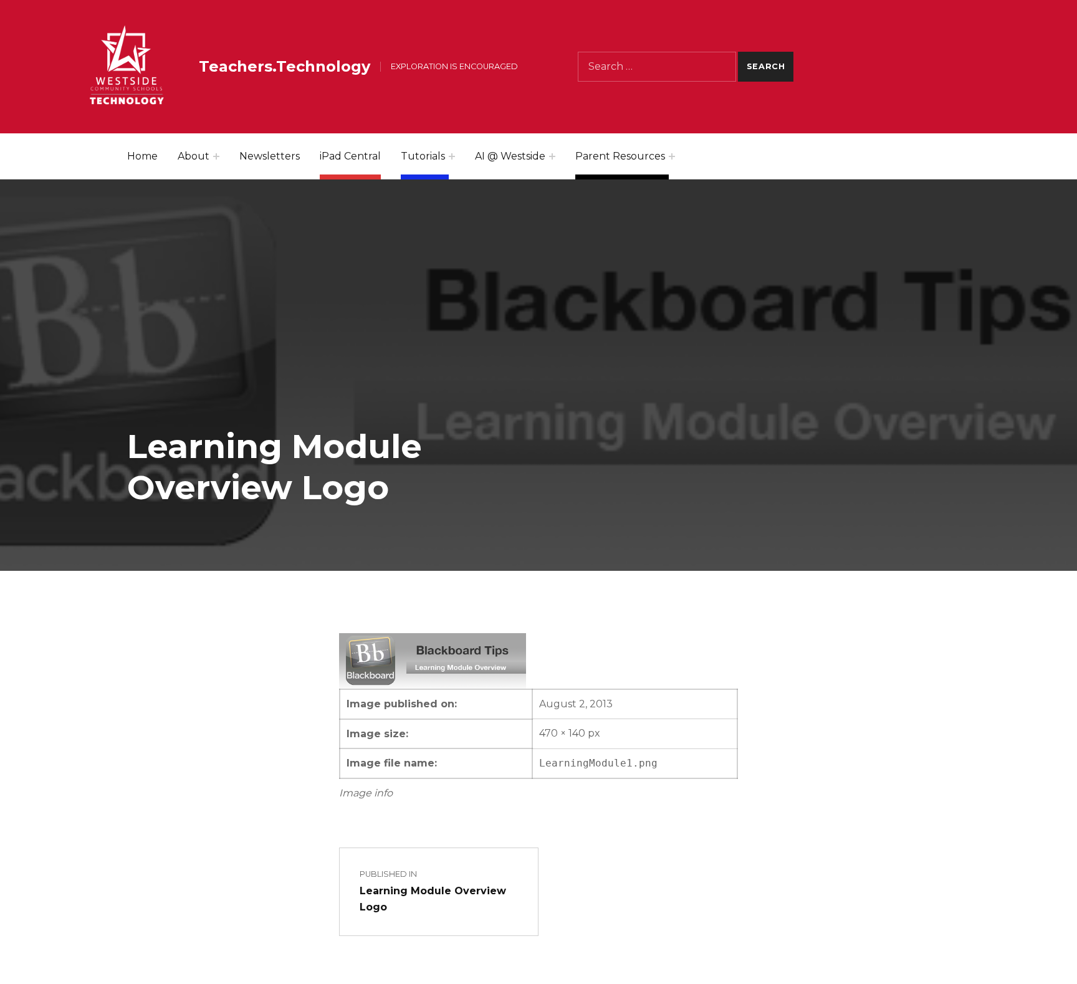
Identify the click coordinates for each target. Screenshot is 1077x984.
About (193, 156)
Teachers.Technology (284, 66)
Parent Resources (620, 156)
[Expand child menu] (216, 156)
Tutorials (423, 156)
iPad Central (350, 156)
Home (142, 156)
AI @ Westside (510, 156)
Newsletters (269, 156)
